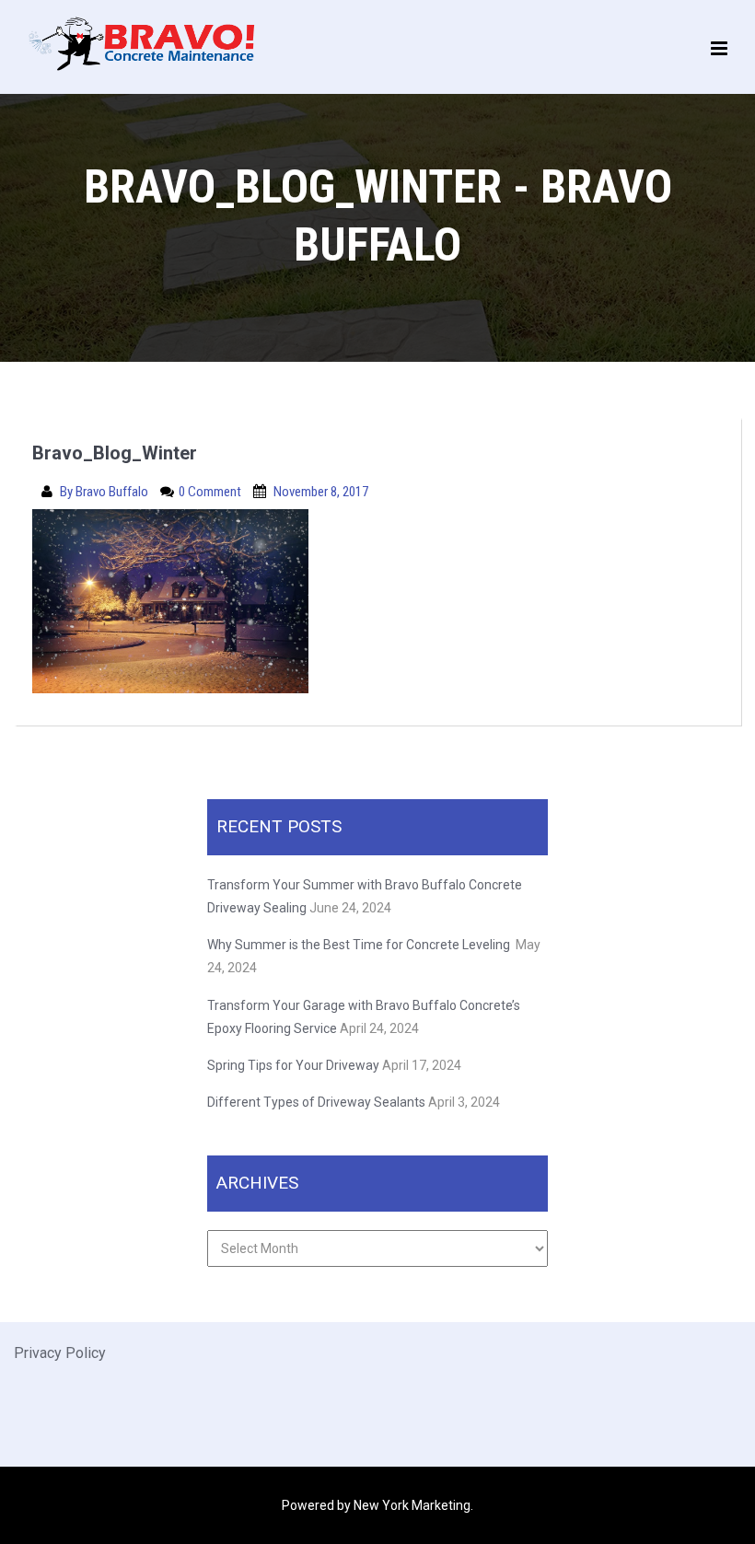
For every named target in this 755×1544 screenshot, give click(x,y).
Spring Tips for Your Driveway (293, 1065)
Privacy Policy (60, 1353)
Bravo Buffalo (113, 491)
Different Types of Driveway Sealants (316, 1102)
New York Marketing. (413, 1505)
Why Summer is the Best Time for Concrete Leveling (360, 944)
